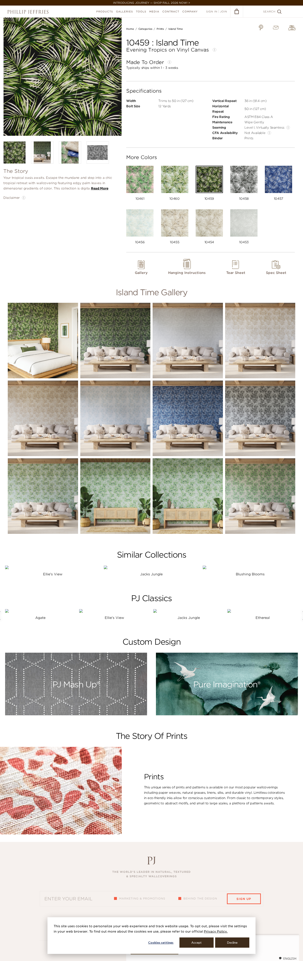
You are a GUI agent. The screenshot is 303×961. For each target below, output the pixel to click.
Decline (232, 942)
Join (223, 11)
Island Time (175, 28)
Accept (196, 942)
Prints (160, 28)
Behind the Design (200, 898)
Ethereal (263, 618)
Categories (145, 28)
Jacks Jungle (151, 574)
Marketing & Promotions (142, 898)
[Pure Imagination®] (227, 714)
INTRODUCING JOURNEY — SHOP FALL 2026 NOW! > (151, 2)
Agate (40, 618)
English (289, 958)
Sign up (243, 899)
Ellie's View (53, 574)
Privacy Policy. (216, 931)
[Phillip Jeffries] (28, 12)
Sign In (211, 11)
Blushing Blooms (250, 574)
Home (130, 28)
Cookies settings (160, 942)
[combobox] (287, 958)
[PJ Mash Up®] (76, 714)
